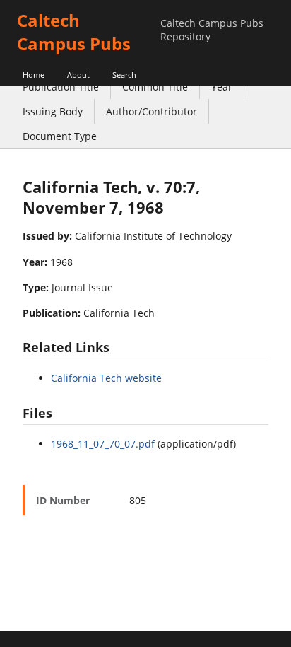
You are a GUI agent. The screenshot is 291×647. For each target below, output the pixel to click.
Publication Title (61, 86)
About (78, 74)
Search (124, 74)
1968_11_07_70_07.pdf (103, 443)
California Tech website (106, 378)
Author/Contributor (151, 111)
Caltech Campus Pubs (74, 31)
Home (33, 74)
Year (221, 86)
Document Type (60, 136)
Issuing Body (53, 111)
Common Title (155, 86)
